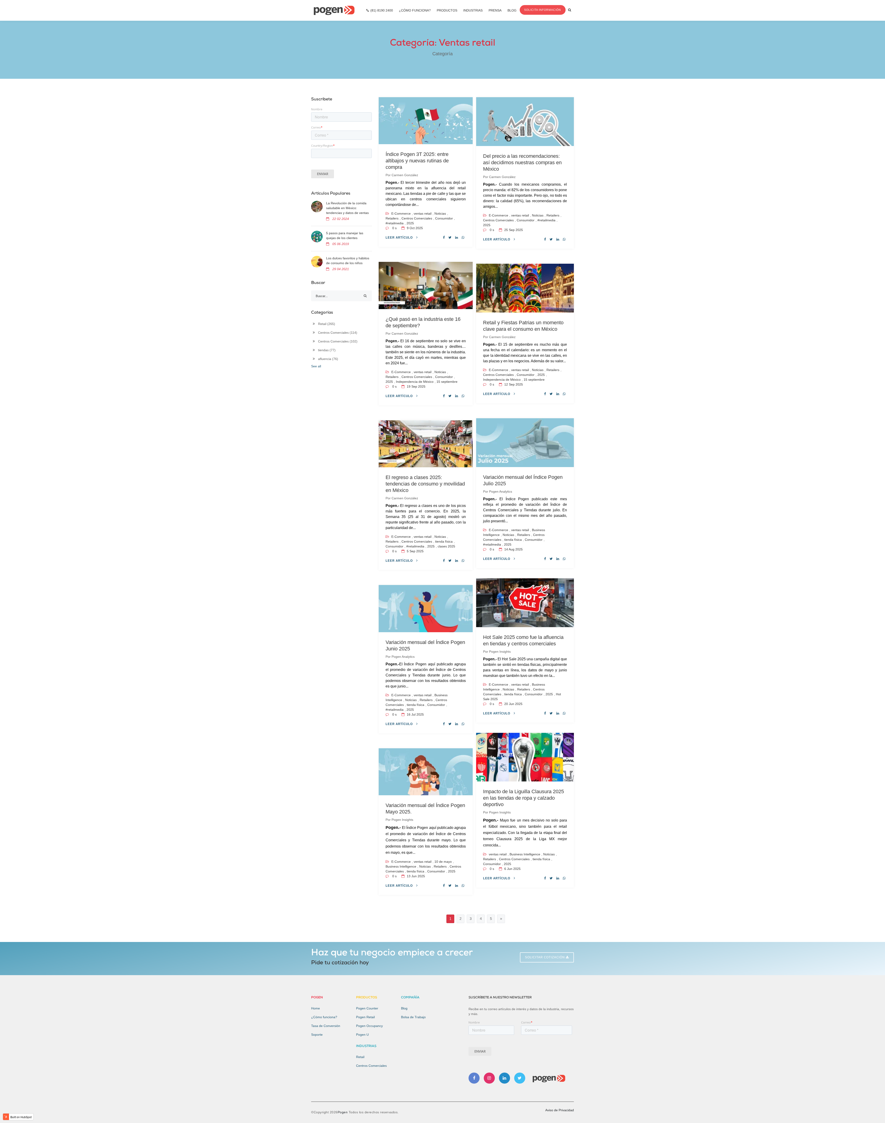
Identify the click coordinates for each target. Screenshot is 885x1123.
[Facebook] (474, 1078)
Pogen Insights (500, 651)
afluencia (328, 359)
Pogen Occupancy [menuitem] (369, 1026)
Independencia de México (415, 381)
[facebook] (444, 237)
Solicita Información (542, 10)
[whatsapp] (463, 237)
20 (512, 704)
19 (415, 386)
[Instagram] (489, 1078)
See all (316, 366)
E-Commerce (401, 213)
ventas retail (422, 213)
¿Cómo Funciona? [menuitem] (415, 10)
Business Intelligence (401, 866)
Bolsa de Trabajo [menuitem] (413, 1017)
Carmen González (405, 175)
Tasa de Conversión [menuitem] (325, 1026)
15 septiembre (447, 381)
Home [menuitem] (315, 1008)
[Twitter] (519, 1078)
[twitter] (449, 237)
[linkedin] (456, 237)
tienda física (444, 541)
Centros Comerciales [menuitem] (371, 1065)
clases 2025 (446, 546)
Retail (326, 324)
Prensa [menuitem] (495, 10)
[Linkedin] (504, 1078)
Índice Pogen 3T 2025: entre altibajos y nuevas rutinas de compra (417, 160)
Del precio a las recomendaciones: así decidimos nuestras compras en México (522, 162)
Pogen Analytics (500, 491)
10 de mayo (443, 861)
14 (513, 549)
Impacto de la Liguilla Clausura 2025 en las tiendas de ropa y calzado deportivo (523, 798)
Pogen (343, 1112)
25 (513, 230)
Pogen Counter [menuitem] (367, 1008)
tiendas (327, 350)
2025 (410, 223)
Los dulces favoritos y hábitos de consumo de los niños (347, 260)
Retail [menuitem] (360, 1057)
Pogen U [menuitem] (362, 1034)
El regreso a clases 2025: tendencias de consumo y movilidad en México (425, 483)
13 (415, 876)
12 (513, 384)
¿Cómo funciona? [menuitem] (324, 1017)
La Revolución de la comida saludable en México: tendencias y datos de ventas (347, 208)
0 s (394, 228)
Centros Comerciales (416, 218)
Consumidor (444, 218)
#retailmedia (395, 223)
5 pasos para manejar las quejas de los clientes (344, 235)
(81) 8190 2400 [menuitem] (381, 10)
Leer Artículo (400, 237)
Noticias (440, 213)
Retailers (392, 218)
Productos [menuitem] (447, 10)
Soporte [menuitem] (317, 1034)
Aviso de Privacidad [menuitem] (559, 1110)
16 (415, 714)
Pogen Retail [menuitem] (365, 1017)
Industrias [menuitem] (473, 10)
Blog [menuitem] (511, 10)
